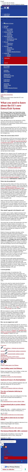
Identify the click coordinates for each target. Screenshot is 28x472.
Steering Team (10, 49)
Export (2, 1)
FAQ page (9, 308)
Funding (9, 50)
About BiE (9, 47)
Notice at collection (8, 469)
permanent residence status (14, 167)
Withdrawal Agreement (11, 186)
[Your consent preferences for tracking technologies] (25, 469)
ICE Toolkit (10, 29)
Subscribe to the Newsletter (7, 439)
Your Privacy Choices (13, 467)
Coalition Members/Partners (14, 51)
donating (6, 333)
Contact (9, 54)
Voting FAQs (10, 37)
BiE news (5, 358)
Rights (6, 359)
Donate (8, 56)
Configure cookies (8, 455)
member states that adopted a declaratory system (12, 188)
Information (10, 34)
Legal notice (7, 453)
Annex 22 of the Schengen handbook (10, 177)
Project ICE (10, 30)
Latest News (7, 14)
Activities (9, 33)
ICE (9, 358)
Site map (6, 450)
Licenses (6, 451)
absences (14, 330)
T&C (5, 454)
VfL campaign (10, 40)
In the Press (6, 15)
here (6, 307)
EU (2, 358)
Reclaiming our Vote (12, 39)
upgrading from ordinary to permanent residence (13, 331)
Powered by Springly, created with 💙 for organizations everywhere (14, 462)
